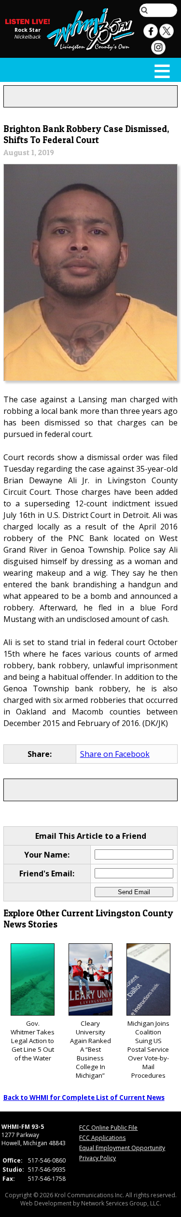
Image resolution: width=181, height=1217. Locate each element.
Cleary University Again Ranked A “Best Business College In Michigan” (90, 1049)
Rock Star (27, 29)
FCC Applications (102, 1138)
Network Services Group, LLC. (121, 1203)
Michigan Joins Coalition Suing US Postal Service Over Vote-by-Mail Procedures (148, 1049)
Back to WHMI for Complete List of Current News (84, 1097)
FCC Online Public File (108, 1128)
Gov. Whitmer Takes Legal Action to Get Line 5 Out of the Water (33, 1040)
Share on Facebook (115, 754)
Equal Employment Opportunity (122, 1148)
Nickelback (27, 36)
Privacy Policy (97, 1158)
